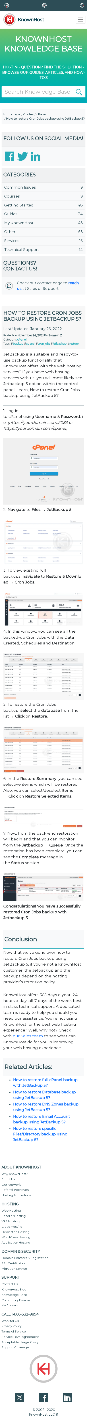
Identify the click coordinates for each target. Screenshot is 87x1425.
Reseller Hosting (14, 1216)
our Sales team (28, 1035)
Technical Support (21, 249)
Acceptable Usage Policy (20, 1342)
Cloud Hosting (12, 1226)
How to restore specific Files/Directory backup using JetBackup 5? (40, 1134)
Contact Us (10, 1284)
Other (9, 231)
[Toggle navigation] (81, 20)
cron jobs (44, 343)
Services (11, 240)
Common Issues (20, 187)
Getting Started (18, 205)
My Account (10, 1305)
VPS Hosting (11, 1221)
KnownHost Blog (14, 1289)
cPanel (41, 114)
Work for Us (10, 1321)
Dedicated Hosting (15, 1232)
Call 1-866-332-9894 (20, 1314)
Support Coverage (15, 1347)
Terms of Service (14, 1331)
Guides (28, 114)
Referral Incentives (15, 1189)
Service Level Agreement (20, 1337)
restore (74, 343)
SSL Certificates (13, 1263)
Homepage (11, 114)
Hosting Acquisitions (16, 1195)
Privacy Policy (11, 1326)
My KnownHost (18, 223)
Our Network (11, 1184)
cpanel (30, 343)
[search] (79, 91)
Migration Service (14, 1268)
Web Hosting (11, 1210)
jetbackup (60, 343)
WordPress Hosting (16, 1237)
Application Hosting (16, 1242)
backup (18, 343)
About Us (8, 1179)
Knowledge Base (14, 1295)
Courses (12, 196)
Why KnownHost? (15, 1174)
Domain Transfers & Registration (25, 1258)
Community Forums (16, 1300)
